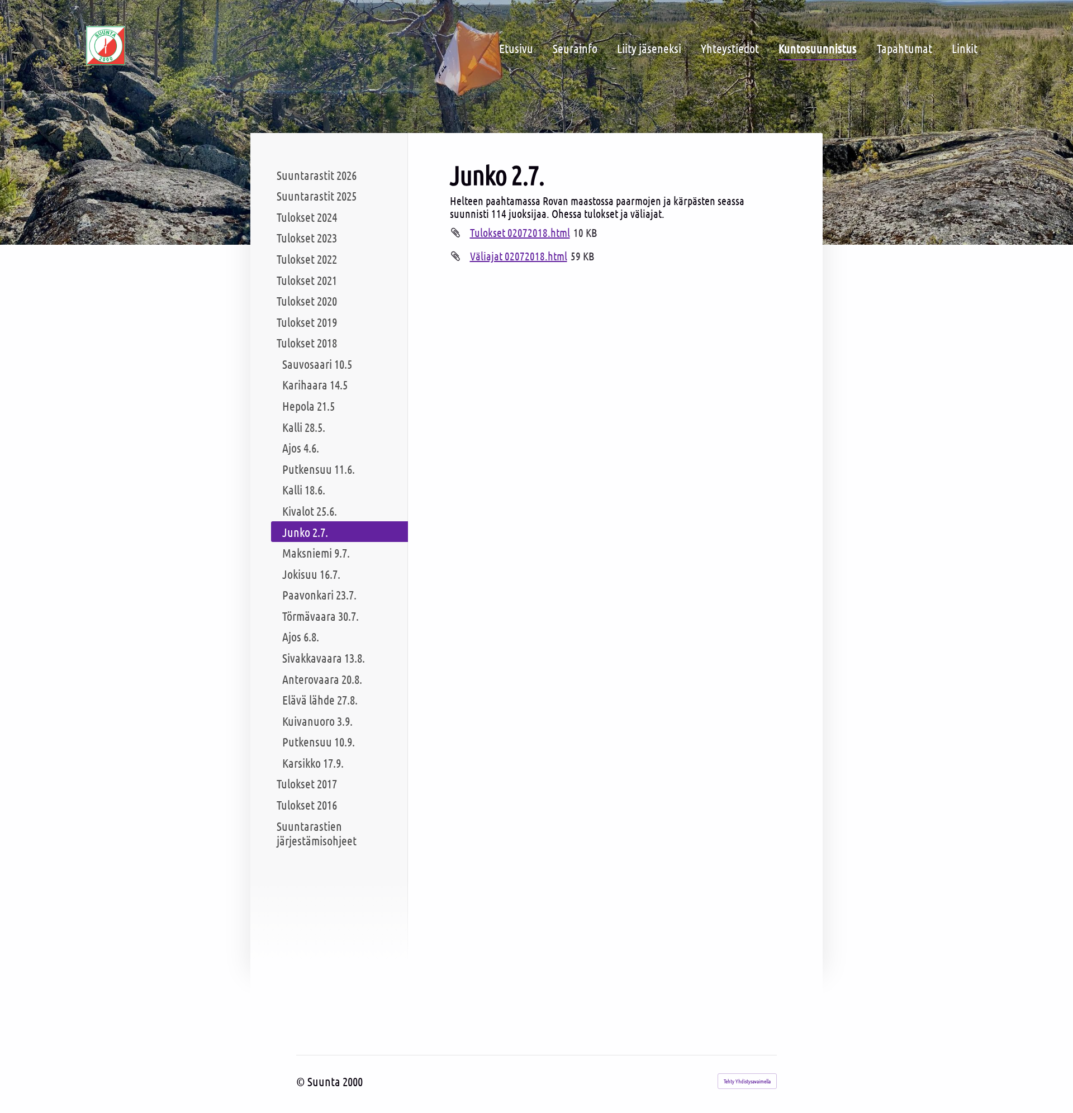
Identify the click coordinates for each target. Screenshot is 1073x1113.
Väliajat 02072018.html (518, 256)
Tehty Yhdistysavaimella (747, 1081)
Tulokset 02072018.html (520, 232)
